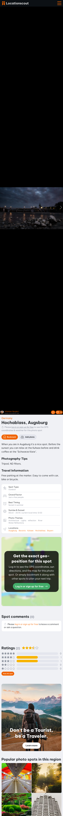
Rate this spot (8, 674)
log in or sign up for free (22, 427)
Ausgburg (12, 530)
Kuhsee (30, 530)
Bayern (50, 530)
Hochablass (40, 530)
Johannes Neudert (12, 411)
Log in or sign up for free (29, 586)
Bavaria (22, 530)
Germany (6, 418)
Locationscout (15, 3)
